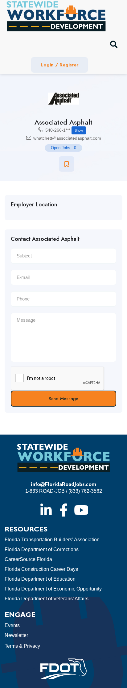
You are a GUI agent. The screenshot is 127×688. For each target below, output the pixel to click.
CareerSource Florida (28, 559)
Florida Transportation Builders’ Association (52, 539)
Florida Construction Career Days (41, 569)
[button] (113, 44)
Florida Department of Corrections (42, 549)
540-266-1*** (64, 130)
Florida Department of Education (40, 579)
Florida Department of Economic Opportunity (53, 588)
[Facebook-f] (63, 509)
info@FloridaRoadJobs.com (63, 485)
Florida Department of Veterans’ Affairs (46, 598)
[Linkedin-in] (45, 509)
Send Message (63, 398)
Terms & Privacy (22, 646)
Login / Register (59, 65)
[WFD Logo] (56, 16)
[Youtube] (81, 509)
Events (12, 625)
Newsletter (16, 635)
